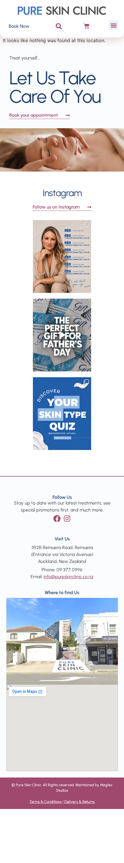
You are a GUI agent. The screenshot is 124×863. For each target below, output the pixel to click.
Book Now (19, 26)
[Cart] (86, 26)
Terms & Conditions (45, 801)
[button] (58, 26)
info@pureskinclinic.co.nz (68, 576)
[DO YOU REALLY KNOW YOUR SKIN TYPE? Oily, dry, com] (62, 413)
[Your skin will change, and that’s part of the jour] (62, 256)
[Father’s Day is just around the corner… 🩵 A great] (62, 335)
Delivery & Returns (79, 801)
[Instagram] (67, 518)
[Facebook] (57, 518)
